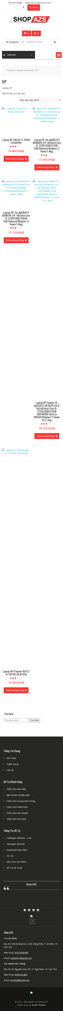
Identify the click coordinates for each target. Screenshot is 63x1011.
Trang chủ (11, 70)
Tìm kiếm (34, 720)
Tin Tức (10, 855)
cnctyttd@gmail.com (19, 980)
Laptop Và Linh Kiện (25, 70)
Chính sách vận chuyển (17, 813)
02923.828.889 (21, 952)
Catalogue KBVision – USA (18, 838)
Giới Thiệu (11, 758)
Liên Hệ (10, 770)
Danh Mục (11, 55)
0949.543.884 (21, 974)
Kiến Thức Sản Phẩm (16, 861)
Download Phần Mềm (16, 850)
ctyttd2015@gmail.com (21, 958)
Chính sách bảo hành (16, 819)
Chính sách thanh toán (17, 807)
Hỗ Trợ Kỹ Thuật (14, 867)
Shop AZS (31, 884)
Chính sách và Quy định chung (20, 801)
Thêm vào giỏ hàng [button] (15, 158)
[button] (59, 55)
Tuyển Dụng (12, 764)
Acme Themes (39, 1005)
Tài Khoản (33, 7)
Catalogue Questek (15, 844)
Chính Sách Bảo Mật (16, 789)
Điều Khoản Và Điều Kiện (18, 795)
